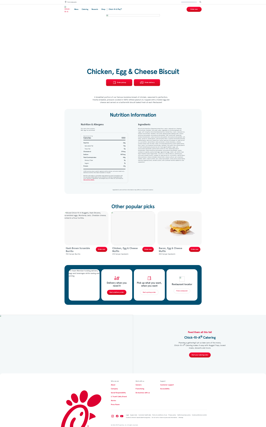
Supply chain (133, 415)
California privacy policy (184, 415)
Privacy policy (172, 415)
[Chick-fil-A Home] (67, 9)
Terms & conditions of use (159, 415)
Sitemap (181, 417)
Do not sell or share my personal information (164, 417)
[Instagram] (112, 416)
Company (114, 389)
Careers (139, 385)
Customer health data (144, 415)
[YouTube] (121, 416)
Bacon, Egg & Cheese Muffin (170, 249)
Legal (127, 415)
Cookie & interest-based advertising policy (138, 417)
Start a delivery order (117, 292)
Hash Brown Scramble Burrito (78, 249)
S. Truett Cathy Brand (119, 396)
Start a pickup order (149, 292)
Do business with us (143, 393)
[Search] (200, 2)
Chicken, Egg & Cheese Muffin (125, 249)
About (113, 385)
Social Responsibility (118, 393)
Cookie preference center (199, 415)
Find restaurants (72, 2)
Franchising (140, 389)
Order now (194, 9)
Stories (113, 400)
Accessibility (165, 389)
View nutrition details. (88, 179)
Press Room (115, 404)
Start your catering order (200, 355)
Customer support (167, 385)
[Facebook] (117, 416)
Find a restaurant (182, 291)
